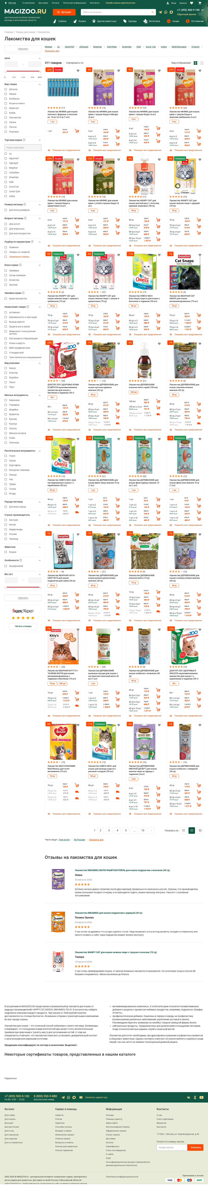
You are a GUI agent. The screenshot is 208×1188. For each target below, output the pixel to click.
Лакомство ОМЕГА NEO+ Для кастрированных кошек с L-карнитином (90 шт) (62, 483)
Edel (11, 182)
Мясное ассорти (17, 433)
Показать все (52, 51)
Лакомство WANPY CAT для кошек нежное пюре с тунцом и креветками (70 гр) (103, 298)
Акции (175, 21)
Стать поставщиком (116, 1150)
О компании (28, 3)
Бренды (133, 21)
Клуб (108, 1158)
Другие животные (106, 21)
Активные (14, 312)
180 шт (62, 683)
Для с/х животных (14, 1142)
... (134, 830)
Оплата (55, 3)
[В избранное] (78, 70)
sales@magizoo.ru (13, 1183)
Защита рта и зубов (19, 326)
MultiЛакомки (179, 46)
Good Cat (14, 187)
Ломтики (14, 132)
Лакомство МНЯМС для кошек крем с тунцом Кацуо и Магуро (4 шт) (103, 114)
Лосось (13, 428)
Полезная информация (74, 3)
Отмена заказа (62, 1138)
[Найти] (153, 12)
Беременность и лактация (23, 317)
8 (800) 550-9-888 (45, 1096)
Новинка (14, 247)
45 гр (93, 395)
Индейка (13, 409)
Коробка (13, 377)
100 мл (133, 392)
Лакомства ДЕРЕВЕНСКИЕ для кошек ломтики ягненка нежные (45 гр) (184, 387)
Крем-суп (14, 108)
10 (142, 830)
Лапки (12, 122)
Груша (12, 460)
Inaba (12, 196)
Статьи (58, 1119)
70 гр (174, 211)
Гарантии (60, 1123)
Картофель (15, 465)
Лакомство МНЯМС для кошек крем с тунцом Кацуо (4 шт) (144, 113)
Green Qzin (14, 191)
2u (10, 154)
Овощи (13, 475)
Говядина (14, 405)
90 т (52, 397)
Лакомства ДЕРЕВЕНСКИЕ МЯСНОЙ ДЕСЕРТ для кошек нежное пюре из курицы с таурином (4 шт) (143, 770)
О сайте (109, 1154)
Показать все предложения (66, 150)
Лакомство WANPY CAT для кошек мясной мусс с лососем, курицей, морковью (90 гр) (144, 203)
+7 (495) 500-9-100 (188, 10)
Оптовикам (197, 21)
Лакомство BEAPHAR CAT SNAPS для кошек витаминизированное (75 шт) (183, 298)
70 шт (52, 776)
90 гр (133, 211)
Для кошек (10, 1119)
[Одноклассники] (195, 1097)
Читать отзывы (23, 626)
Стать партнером (165, 1119)
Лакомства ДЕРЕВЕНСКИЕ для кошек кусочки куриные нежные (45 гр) (103, 387)
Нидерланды (16, 529)
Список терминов (64, 1150)
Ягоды (12, 493)
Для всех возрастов (19, 233)
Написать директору (96, 1097)
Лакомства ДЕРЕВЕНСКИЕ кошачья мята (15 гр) (142, 576)
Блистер (13, 373)
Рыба (12, 438)
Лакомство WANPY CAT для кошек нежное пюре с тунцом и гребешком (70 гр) (63, 298)
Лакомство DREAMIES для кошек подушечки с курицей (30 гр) (108, 913)
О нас (159, 1115)
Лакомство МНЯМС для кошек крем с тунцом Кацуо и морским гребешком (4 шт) (184, 114)
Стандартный (16, 352)
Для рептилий (12, 1127)
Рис (11, 479)
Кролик (13, 419)
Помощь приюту (114, 1119)
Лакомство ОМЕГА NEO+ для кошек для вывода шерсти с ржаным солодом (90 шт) (102, 769)
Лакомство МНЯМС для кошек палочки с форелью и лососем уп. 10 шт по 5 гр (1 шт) (63, 114)
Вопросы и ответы (64, 1142)
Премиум (14, 270)
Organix (195, 46)
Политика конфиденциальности (122, 1176)
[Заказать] (77, 131)
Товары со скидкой (19, 252)
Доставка (43, 3)
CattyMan (14, 172)
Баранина (14, 400)
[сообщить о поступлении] (118, 423)
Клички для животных (66, 1146)
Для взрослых (16, 229)
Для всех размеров (19, 210)
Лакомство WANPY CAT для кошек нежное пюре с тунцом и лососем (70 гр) (116, 952)
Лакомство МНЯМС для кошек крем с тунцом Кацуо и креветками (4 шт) (63, 203)
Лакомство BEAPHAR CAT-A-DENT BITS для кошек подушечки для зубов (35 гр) (61, 578)
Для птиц (9, 1131)
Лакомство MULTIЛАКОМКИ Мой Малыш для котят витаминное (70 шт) (61, 769)
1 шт (52, 122)
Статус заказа (113, 1134)
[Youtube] (201, 1097)
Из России (79, 839)
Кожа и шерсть (17, 343)
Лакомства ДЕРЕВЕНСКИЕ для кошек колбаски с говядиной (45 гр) (184, 769)
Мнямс (48, 46)
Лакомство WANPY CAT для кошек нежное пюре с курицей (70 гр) (184, 203)
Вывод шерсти (17, 322)
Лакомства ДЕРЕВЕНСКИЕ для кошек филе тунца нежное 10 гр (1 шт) (103, 483)
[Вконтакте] (188, 1097)
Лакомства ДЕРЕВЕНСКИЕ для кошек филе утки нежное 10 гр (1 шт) (184, 483)
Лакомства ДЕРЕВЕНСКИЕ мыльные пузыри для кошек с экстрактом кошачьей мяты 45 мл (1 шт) (103, 674)
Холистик (14, 280)
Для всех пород (17, 507)
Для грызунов (11, 1134)
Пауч (11, 387)
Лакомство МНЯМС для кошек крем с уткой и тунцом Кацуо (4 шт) (103, 203)
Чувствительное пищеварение (25, 357)
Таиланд (13, 539)
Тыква (12, 489)
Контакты (95, 3)
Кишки (12, 94)
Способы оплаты (63, 1127)
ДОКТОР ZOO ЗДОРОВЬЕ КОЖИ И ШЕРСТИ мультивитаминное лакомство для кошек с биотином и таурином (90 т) (63, 388)
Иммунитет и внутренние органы (22, 332)
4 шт (93, 122)
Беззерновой (16, 566)
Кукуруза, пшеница (19, 470)
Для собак (10, 1115)
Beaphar (13, 168)
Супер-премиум (17, 275)
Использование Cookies (118, 1127)
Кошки (82, 21)
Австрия (13, 520)
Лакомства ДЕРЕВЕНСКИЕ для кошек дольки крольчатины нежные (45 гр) (103, 578)
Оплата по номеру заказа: (170, 1141)
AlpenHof (14, 158)
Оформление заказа (116, 1131)
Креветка (14, 414)
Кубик (12, 113)
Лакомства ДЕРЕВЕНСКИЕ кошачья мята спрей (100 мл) (143, 386)
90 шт (133, 306)
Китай (12, 525)
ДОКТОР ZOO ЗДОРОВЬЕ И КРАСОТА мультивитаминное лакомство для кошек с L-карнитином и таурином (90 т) (183, 674)
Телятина (14, 442)
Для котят (64, 839)
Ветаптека (154, 21)
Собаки (62, 21)
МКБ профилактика (19, 348)
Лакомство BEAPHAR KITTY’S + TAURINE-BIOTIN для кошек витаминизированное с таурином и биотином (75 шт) (63, 674)
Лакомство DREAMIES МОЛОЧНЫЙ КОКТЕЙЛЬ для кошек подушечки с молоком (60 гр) (122, 870)
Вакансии (161, 1123)
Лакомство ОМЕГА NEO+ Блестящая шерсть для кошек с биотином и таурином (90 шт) (144, 298)
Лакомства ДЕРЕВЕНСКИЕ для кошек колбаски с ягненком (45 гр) (144, 673)
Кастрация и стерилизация (23, 338)
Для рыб (9, 1123)
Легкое (13, 127)
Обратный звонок (186, 14)
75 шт (174, 306)
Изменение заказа (64, 1134)
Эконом (13, 285)
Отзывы (110, 1115)
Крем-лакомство (18, 298)
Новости (59, 1115)
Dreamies (14, 177)
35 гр (52, 585)
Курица (13, 424)
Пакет (12, 382)
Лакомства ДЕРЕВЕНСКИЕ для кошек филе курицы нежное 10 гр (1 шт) (144, 483)
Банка (12, 368)
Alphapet (13, 163)
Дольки (13, 89)
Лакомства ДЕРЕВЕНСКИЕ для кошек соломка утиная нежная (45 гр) (184, 578)
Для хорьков (11, 1138)
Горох (12, 456)
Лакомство (15, 117)
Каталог (66, 12)
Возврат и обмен (63, 1131)
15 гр (133, 583)
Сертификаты (112, 1146)
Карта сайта (112, 1123)
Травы (12, 484)
